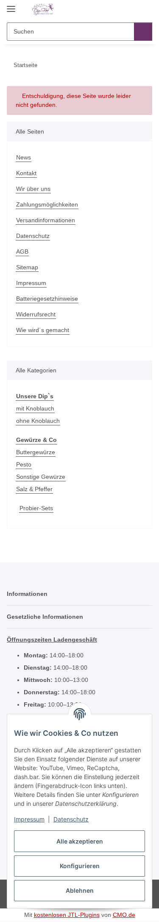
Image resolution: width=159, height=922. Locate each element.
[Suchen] (143, 31)
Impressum (29, 819)
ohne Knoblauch (38, 420)
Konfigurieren (80, 865)
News (23, 157)
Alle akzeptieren (79, 841)
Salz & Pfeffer (34, 489)
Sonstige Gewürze (40, 476)
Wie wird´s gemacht (42, 330)
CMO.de (124, 914)
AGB (22, 251)
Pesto (23, 464)
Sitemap (27, 267)
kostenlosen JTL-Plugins (67, 914)
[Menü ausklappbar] (11, 5)
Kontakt (26, 173)
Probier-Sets (36, 508)
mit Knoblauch (35, 408)
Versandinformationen (45, 220)
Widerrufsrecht (36, 314)
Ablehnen (80, 890)
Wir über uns (33, 188)
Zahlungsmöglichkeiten (47, 204)
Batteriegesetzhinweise (47, 298)
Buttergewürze (35, 452)
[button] (119, 9)
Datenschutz (71, 819)
